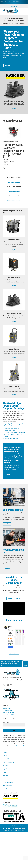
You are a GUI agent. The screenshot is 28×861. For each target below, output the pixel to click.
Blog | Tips (5, 769)
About (4, 772)
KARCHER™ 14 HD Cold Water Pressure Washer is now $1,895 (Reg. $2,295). (13, 151)
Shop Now (14, 108)
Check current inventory (14, 191)
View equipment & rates (14, 182)
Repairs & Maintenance (8, 762)
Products (5, 752)
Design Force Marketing (16, 826)
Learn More (7, 65)
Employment (6, 775)
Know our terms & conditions (14, 200)
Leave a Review (14, 653)
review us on (11, 647)
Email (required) (7, 722)
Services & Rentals (7, 759)
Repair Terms (6, 789)
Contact (5, 779)
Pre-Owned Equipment (8, 782)
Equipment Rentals (7, 785)
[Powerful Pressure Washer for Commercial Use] (14, 100)
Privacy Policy (13, 830)
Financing (5, 765)
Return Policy (21, 830)
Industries (5, 755)
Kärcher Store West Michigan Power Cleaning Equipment (10, 631)
